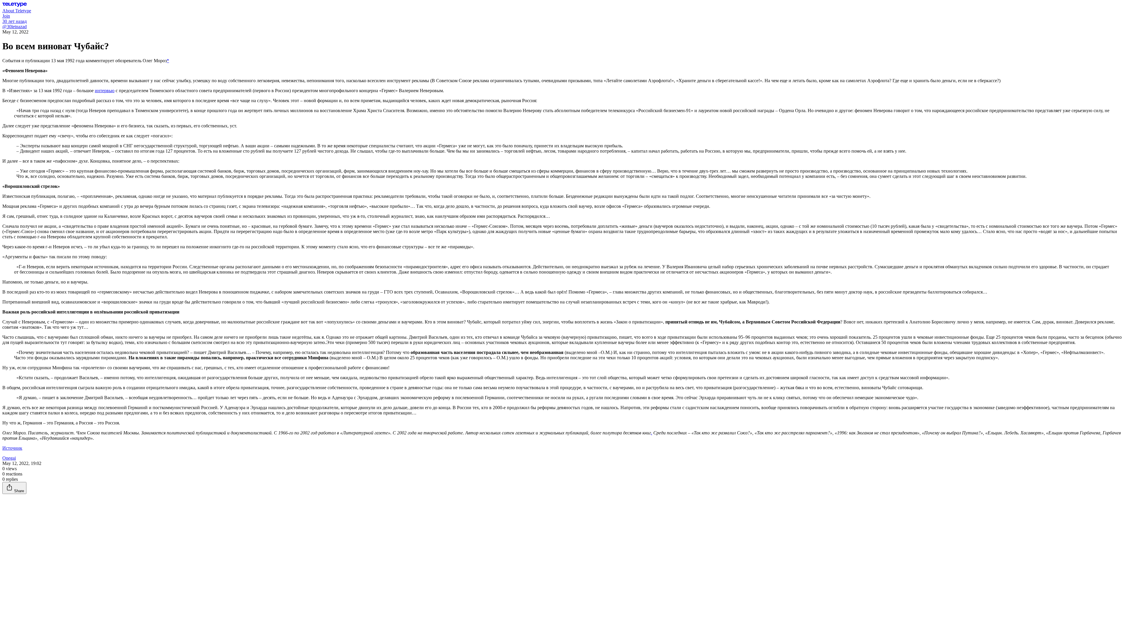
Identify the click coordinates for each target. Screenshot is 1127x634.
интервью (104, 90)
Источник (12, 448)
